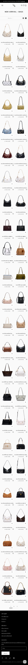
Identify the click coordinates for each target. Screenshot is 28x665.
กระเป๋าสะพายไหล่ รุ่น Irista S (20, 600)
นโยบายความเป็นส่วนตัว (6, 636)
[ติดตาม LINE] (14, 658)
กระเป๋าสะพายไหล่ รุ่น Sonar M (20, 42)
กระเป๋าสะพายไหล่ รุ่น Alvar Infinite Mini (7, 358)
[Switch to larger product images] (23, 18)
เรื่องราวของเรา (4, 628)
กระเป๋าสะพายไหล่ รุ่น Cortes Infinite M (7, 479)
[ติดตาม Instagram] (6, 658)
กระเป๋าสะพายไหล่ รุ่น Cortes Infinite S (20, 333)
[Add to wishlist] (13, 43)
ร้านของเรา (3, 619)
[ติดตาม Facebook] (2, 658)
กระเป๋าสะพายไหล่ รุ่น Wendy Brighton (7, 576)
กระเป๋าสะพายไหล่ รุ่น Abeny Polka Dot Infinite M (7, 91)
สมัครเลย (23, 1)
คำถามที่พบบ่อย (4, 616)
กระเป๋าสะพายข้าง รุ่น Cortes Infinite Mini (20, 430)
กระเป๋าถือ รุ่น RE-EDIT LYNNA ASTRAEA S (7, 600)
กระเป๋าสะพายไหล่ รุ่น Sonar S (7, 188)
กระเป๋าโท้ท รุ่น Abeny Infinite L (7, 236)
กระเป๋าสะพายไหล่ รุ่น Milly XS (7, 42)
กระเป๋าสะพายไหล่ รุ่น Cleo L (21, 455)
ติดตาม (5, 653)
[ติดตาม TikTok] (10, 658)
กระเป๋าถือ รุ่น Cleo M (7, 454)
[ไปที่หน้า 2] (17, 606)
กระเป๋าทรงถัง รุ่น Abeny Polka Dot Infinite (7, 260)
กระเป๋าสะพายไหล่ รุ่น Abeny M (7, 285)
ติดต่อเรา (3, 621)
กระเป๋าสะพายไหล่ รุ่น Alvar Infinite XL (20, 260)
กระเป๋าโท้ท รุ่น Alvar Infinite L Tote (21, 285)
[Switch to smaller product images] (26, 18)
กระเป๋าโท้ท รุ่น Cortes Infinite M (7, 382)
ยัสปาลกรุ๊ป (4, 631)
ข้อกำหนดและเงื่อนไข (5, 633)
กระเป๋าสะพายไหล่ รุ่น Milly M (20, 91)
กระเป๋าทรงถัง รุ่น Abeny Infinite (20, 309)
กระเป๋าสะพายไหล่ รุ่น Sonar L (7, 66)
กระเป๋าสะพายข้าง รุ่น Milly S (21, 115)
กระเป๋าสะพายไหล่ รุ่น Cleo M (7, 503)
